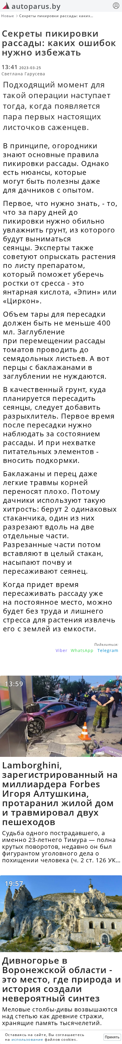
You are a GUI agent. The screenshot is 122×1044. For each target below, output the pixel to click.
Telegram (107, 650)
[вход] (116, 6)
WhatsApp (82, 650)
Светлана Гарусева (23, 74)
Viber (62, 650)
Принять (112, 1037)
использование (28, 1039)
